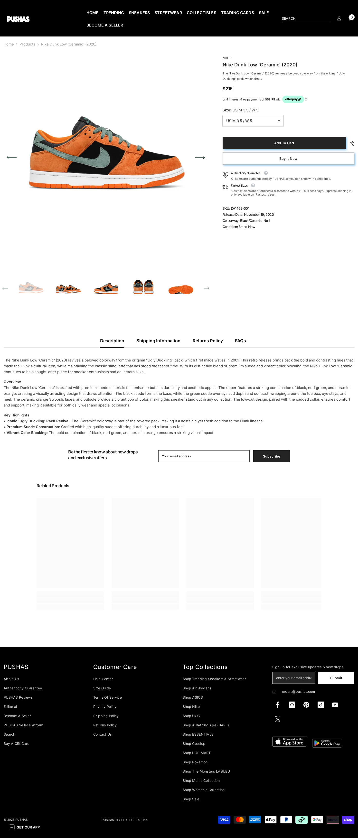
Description (112, 340)
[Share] (350, 143)
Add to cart (284, 143)
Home (9, 44)
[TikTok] (320, 704)
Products (27, 44)
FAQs (240, 340)
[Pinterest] (306, 704)
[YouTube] (335, 704)
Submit (336, 678)
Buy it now (288, 158)
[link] (70, 600)
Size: (240, 110)
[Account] (339, 18)
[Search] (306, 18)
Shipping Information (158, 340)
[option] (106, 157)
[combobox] (302, 18)
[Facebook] (277, 704)
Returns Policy (208, 340)
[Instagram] (292, 704)
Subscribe (271, 456)
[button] (11, 157)
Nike (226, 58)
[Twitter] (277, 719)
